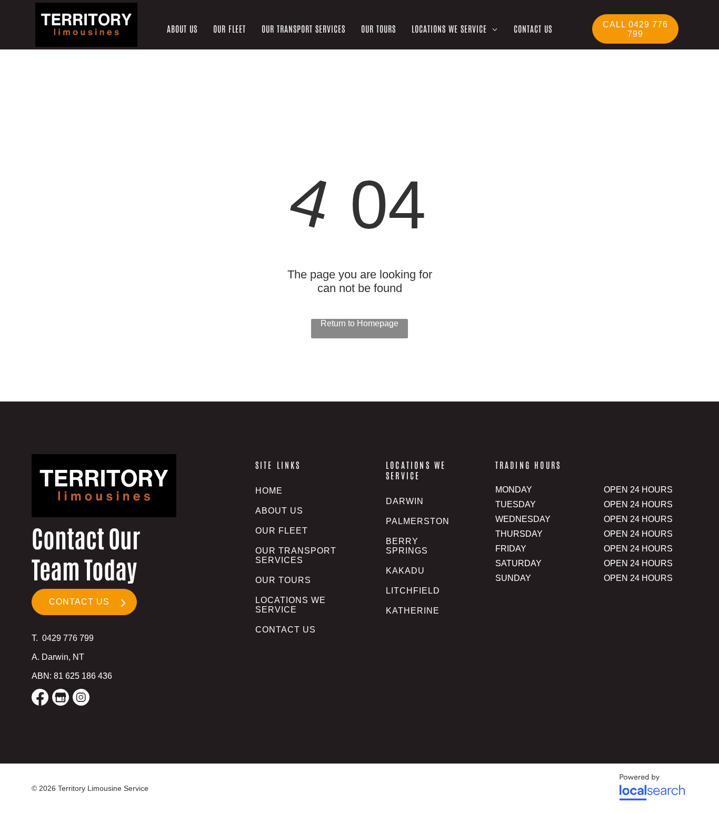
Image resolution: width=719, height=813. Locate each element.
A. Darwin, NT (58, 657)
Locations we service (416, 469)
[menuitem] (182, 29)
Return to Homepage (359, 323)
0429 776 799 (68, 638)
